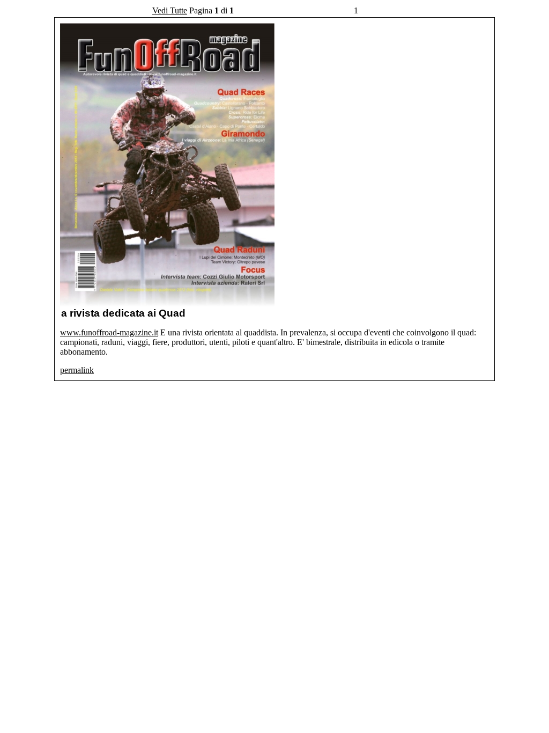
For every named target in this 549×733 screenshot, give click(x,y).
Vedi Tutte (169, 10)
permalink (77, 370)
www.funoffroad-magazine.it (109, 332)
